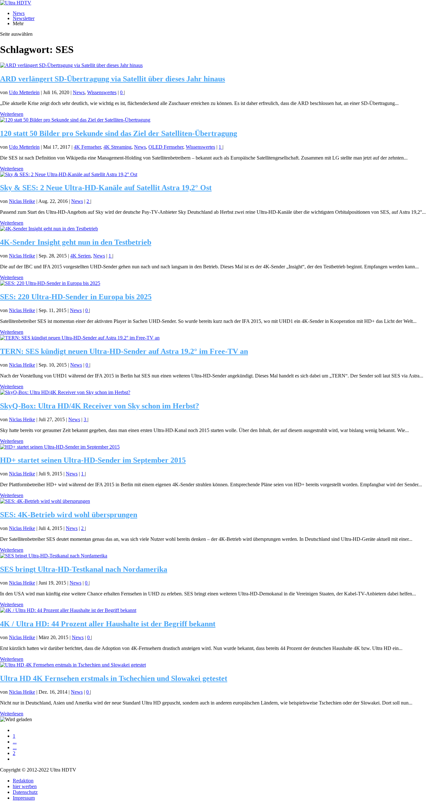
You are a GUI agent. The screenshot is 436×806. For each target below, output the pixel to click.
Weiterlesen (11, 114)
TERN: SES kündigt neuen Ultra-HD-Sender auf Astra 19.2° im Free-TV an (124, 351)
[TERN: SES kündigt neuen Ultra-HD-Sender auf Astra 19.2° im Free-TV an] (80, 337)
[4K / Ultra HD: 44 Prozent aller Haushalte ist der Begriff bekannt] (68, 610)
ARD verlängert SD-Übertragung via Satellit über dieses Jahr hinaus (112, 79)
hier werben (25, 786)
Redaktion (23, 780)
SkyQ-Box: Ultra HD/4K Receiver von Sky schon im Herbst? (99, 406)
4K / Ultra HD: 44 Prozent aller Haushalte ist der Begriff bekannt (107, 624)
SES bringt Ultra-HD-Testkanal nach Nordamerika (83, 569)
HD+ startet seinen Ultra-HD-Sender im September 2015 (93, 460)
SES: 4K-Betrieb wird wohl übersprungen (68, 515)
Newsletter (23, 18)
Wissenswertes (102, 92)
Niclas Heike (22, 201)
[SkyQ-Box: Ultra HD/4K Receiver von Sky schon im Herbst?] (65, 392)
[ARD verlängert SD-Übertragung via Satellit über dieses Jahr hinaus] (71, 65)
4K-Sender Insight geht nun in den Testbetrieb (75, 242)
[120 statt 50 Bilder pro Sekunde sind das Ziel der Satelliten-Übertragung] (75, 120)
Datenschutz (25, 792)
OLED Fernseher (165, 147)
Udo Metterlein (24, 92)
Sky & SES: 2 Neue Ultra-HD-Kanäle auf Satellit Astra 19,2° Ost (106, 187)
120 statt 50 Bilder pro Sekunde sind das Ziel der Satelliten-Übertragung (118, 133)
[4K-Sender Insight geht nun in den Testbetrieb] (49, 228)
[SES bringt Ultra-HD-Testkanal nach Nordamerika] (53, 555)
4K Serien (80, 255)
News (19, 13)
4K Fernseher (87, 147)
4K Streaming (117, 147)
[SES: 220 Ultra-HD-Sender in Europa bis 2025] (50, 283)
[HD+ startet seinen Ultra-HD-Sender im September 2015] (60, 447)
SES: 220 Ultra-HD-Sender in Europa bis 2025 (76, 297)
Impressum (24, 798)
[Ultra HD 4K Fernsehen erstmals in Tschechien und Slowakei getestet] (73, 665)
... (15, 741)
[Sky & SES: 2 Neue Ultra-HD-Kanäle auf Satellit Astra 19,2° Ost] (68, 174)
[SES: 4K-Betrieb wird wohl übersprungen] (45, 501)
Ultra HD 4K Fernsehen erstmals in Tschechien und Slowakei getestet (113, 678)
